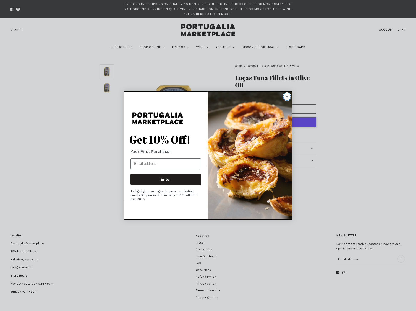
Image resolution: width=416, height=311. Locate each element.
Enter (166, 179)
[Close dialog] (287, 96)
